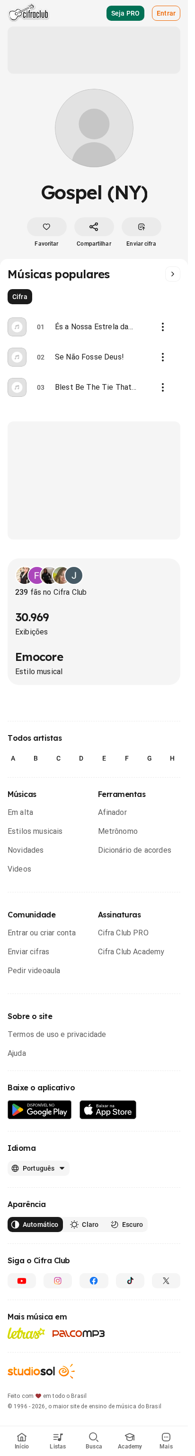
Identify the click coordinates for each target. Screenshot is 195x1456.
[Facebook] (94, 1280)
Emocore (39, 657)
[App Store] (108, 1110)
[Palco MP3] (79, 1333)
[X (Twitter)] (166, 1280)
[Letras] (26, 1333)
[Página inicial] (29, 13)
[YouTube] (22, 1280)
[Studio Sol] (41, 1371)
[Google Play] (40, 1110)
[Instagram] (58, 1280)
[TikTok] (130, 1280)
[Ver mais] (172, 274)
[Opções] (162, 326)
